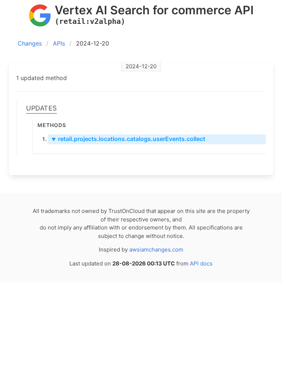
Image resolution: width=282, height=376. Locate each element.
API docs (201, 263)
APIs (59, 43)
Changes (30, 43)
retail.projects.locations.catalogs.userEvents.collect (128, 138)
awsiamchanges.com (156, 249)
